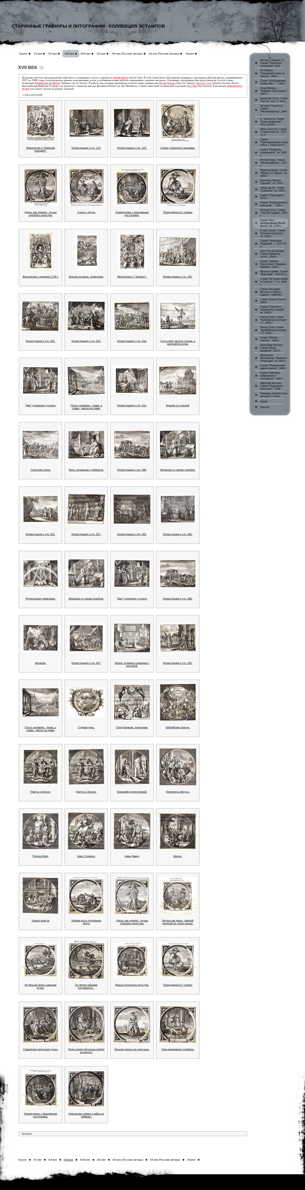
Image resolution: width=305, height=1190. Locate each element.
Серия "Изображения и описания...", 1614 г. (274, 204)
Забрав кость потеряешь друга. (86, 922)
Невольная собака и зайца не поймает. (86, 1115)
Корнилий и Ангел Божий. (132, 791)
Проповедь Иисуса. (178, 791)
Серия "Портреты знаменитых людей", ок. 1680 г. (272, 309)
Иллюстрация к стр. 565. (132, 534)
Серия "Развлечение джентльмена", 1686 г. (273, 367)
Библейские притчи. (178, 727)
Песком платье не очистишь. (132, 1049)
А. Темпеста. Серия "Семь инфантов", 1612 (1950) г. (272, 121)
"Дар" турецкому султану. (40, 405)
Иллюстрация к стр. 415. (132, 405)
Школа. (177, 856)
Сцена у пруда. (86, 212)
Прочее (264, 407)
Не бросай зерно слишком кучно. (40, 986)
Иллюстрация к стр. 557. (86, 534)
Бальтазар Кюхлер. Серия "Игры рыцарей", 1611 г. (271, 347)
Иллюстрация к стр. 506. (178, 534)
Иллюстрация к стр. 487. (86, 663)
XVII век (69, 53)
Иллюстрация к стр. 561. (40, 534)
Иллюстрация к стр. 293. (178, 276)
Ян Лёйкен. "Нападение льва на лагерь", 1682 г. (272, 73)
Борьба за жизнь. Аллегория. (86, 276)
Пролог (23, 53)
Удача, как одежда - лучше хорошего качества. (41, 214)
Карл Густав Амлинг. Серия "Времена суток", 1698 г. (272, 253)
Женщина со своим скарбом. (177, 469)
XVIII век (85, 53)
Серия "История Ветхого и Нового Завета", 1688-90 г (271, 292)
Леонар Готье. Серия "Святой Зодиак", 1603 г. (273, 212)
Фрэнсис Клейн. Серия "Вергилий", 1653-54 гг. (274, 273)
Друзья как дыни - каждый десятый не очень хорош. (177, 922)
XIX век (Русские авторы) (127, 53)
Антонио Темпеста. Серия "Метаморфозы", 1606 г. (273, 110)
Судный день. (86, 727)
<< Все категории (32, 94)
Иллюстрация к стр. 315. (86, 341)
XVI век (52, 53)
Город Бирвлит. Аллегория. (132, 727)
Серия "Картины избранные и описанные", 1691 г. (272, 375)
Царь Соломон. (86, 856)
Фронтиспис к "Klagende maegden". (40, 149)
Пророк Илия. (40, 856)
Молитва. (40, 663)
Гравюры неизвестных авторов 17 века (273, 395)
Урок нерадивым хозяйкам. (177, 1049)
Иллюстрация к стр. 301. (40, 341)
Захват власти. (40, 920)
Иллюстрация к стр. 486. (132, 469)
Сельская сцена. (40, 469)
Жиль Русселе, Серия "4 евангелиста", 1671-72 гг (273, 132)
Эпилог (189, 53)
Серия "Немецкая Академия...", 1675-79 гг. (273, 243)
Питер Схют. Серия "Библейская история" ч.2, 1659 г (273, 330)
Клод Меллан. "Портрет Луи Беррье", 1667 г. (274, 91)
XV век (38, 53)
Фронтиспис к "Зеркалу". (132, 276)
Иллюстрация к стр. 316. (132, 341)
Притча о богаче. (40, 791)
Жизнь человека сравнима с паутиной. (132, 664)
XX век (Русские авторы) (164, 53)
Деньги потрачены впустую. (132, 984)
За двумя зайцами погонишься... (86, 986)
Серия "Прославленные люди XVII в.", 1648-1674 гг (274, 142)
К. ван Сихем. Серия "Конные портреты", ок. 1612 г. (272, 233)
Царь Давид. (132, 856)
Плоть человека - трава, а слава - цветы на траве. (86, 407)
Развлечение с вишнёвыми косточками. (132, 214)
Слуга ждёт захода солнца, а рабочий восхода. (177, 342)
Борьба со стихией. (178, 405)
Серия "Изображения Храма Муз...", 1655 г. (273, 82)
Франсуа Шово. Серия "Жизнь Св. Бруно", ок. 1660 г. (274, 173)
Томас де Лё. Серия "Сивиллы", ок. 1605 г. (273, 189)
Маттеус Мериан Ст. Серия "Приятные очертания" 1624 (272, 63)
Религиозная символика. (41, 598)
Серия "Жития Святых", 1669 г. (270, 339)
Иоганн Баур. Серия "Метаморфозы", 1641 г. (273, 162)
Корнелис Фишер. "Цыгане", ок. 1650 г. (272, 182)
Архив (264, 401)
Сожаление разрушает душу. (40, 1049)
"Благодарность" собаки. (178, 212)
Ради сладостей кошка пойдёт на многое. (86, 1051)
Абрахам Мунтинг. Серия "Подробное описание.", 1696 (271, 386)
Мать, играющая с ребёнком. (86, 469)
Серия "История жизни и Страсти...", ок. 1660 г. (274, 281)
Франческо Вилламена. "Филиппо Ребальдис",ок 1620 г (273, 358)
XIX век (101, 53)
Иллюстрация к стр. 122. (86, 147)
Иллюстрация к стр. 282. (178, 663)
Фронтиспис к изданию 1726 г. (41, 276)
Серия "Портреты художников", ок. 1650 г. (273, 152)
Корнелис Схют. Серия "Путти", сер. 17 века (274, 100)
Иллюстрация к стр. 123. (132, 147)
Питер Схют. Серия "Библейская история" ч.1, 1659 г (273, 320)
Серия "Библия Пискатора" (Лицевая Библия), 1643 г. (273, 264)
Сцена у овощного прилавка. (177, 147)
